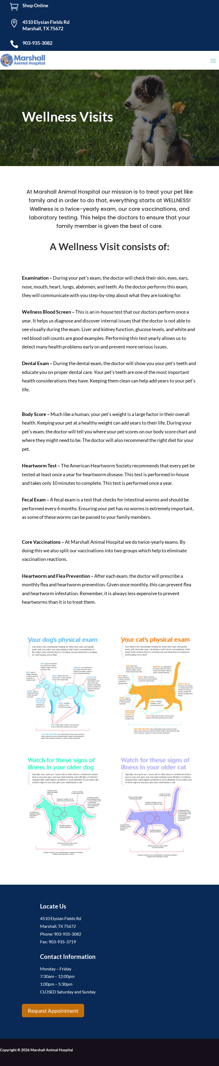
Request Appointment (53, 1010)
